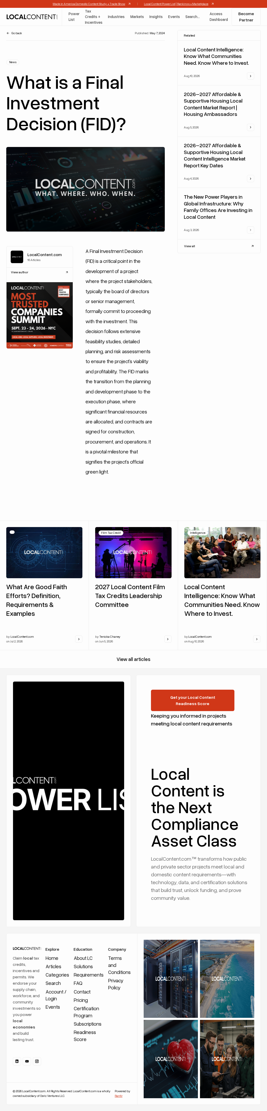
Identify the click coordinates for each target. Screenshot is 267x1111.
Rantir (118, 1096)
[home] (32, 17)
